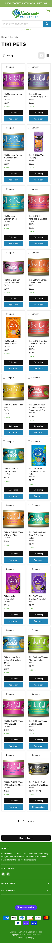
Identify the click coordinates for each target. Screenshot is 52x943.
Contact (22, 932)
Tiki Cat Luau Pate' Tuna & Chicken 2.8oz (37, 535)
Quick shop (13, 112)
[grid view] (41, 55)
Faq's (40, 932)
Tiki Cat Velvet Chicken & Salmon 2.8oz (37, 471)
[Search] (47, 24)
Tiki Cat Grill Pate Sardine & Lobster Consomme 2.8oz (37, 407)
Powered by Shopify (26, 938)
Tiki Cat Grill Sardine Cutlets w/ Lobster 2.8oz (38, 344)
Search (13, 932)
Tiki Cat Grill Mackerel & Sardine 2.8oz (38, 219)
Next (30, 821)
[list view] (48, 55)
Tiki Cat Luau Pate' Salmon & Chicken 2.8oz (12, 660)
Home (4, 37)
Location (31, 932)
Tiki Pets (7, 99)
